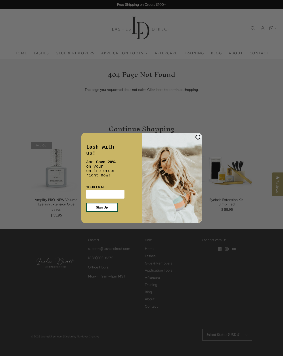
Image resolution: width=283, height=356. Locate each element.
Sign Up (102, 207)
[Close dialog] (198, 137)
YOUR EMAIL (96, 187)
